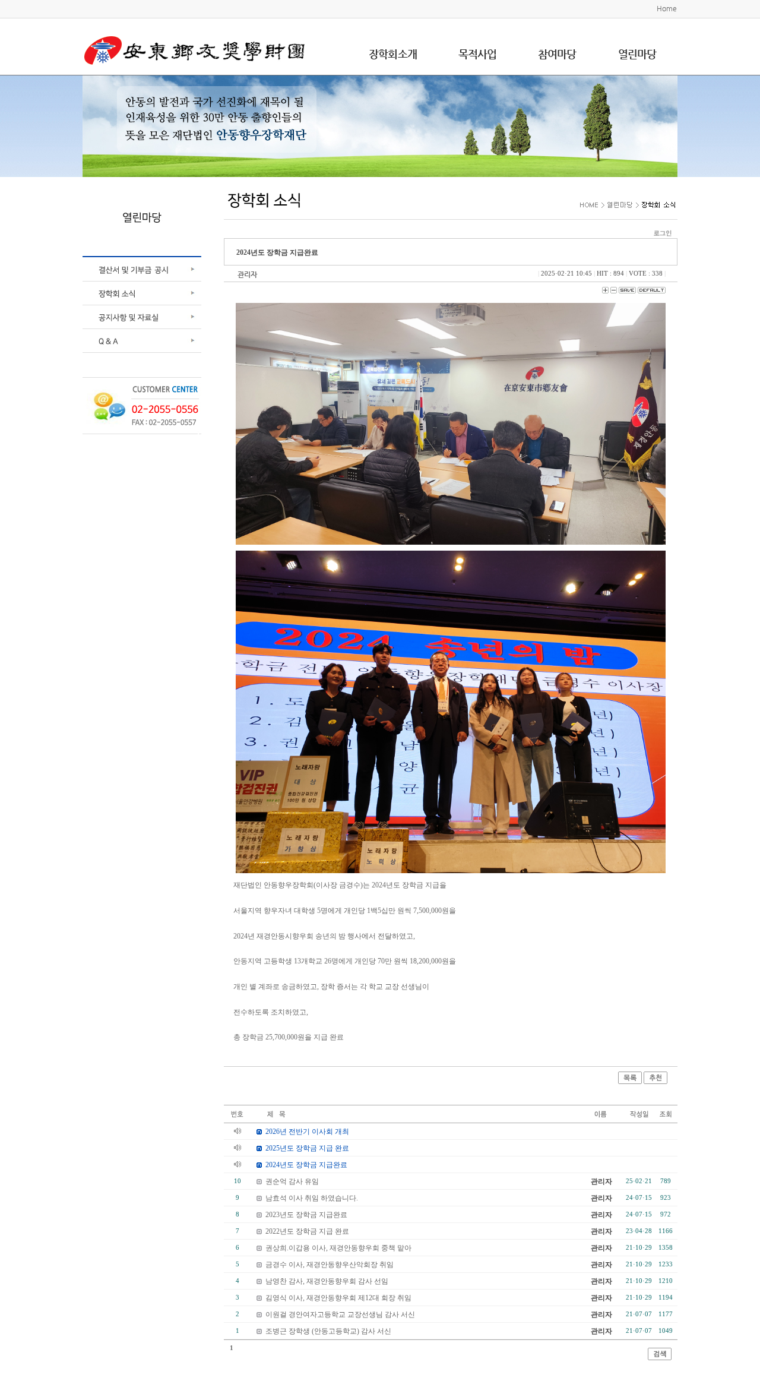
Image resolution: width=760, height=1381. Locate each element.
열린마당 (637, 54)
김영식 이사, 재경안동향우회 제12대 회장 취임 (338, 1298)
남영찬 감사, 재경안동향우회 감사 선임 (326, 1281)
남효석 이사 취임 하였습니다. (311, 1198)
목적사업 (477, 54)
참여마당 (557, 54)
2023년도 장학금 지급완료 (306, 1215)
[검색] (660, 1353)
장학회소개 (393, 54)
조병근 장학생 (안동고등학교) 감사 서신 (328, 1331)
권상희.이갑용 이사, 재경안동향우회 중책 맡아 (338, 1248)
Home (667, 8)
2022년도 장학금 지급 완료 (307, 1231)
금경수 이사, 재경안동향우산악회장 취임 (329, 1264)
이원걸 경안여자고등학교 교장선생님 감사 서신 (340, 1314)
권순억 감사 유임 (292, 1181)
